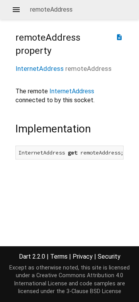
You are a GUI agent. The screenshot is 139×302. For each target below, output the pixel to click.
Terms (59, 256)
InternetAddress (39, 68)
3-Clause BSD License (93, 291)
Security (109, 256)
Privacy (83, 256)
